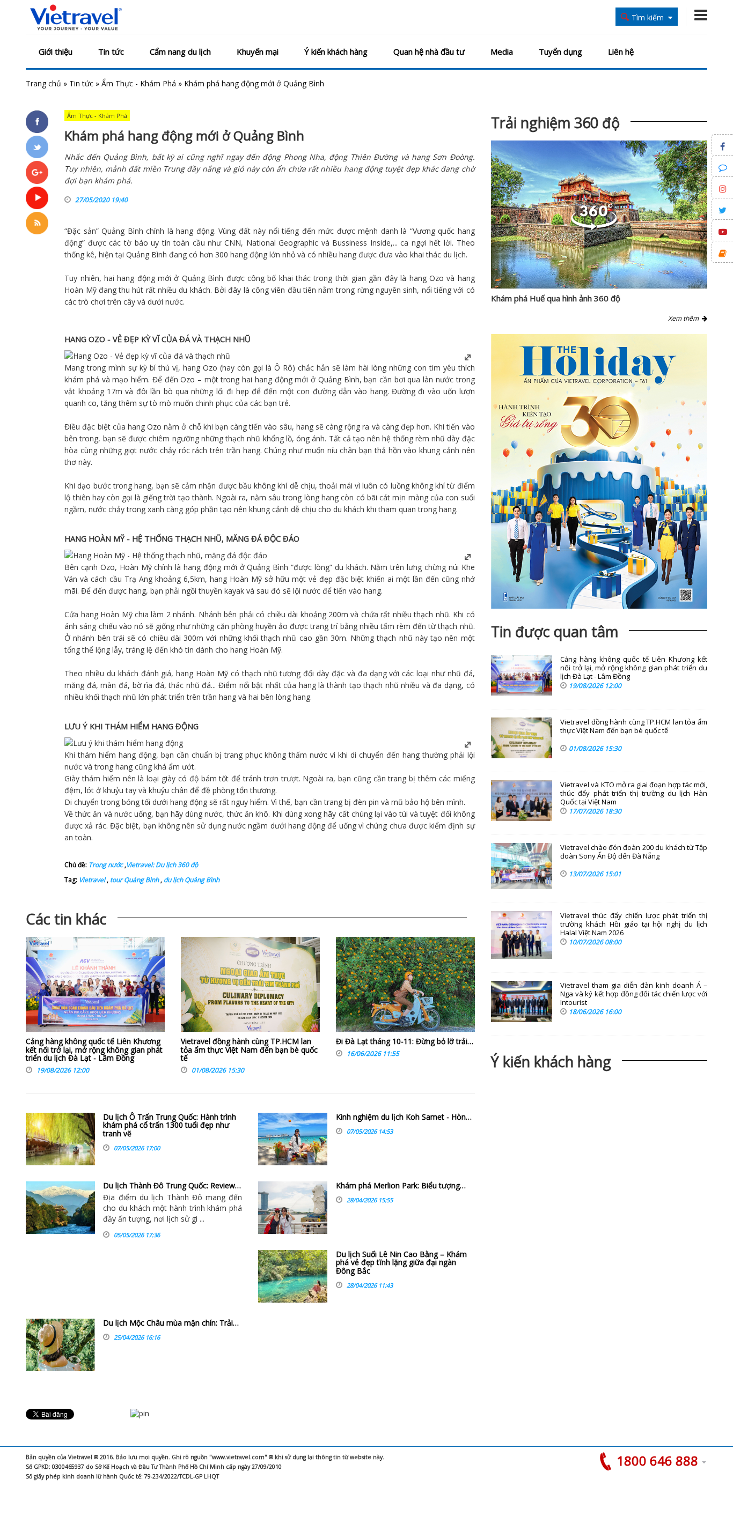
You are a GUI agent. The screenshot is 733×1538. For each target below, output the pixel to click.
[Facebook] (37, 121)
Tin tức (111, 51)
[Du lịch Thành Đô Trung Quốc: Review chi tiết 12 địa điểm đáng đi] (60, 1207)
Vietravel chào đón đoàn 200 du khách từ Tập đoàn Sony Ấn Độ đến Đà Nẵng (633, 852)
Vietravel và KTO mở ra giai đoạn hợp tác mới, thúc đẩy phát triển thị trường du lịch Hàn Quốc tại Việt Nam (633, 793)
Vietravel (92, 879)
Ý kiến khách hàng (336, 51)
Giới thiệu (55, 51)
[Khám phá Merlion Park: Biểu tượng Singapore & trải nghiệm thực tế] (292, 1207)
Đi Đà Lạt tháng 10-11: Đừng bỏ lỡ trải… (404, 1041)
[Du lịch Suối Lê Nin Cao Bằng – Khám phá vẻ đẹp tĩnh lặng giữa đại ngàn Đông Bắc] (292, 1276)
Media (501, 51)
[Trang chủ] (76, 18)
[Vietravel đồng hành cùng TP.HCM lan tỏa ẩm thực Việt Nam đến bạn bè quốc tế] (250, 987)
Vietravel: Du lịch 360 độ (162, 864)
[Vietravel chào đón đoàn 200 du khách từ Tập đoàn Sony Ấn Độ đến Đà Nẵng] (521, 866)
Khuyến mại (257, 51)
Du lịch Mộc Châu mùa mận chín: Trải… (171, 1323)
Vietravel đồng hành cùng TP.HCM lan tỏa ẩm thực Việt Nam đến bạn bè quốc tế (249, 1049)
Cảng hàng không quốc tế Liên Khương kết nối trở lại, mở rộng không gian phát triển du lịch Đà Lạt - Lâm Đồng (94, 1049)
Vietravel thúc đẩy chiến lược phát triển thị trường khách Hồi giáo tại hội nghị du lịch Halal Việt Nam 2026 (633, 924)
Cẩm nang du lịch (180, 51)
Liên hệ (621, 51)
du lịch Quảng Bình (190, 879)
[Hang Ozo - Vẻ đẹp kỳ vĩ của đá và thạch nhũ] (147, 356)
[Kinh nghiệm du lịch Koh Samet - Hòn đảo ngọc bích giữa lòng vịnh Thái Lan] (292, 1139)
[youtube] (37, 198)
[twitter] (37, 147)
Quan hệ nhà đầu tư (429, 51)
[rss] (37, 223)
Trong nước (106, 864)
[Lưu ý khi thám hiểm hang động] (123, 743)
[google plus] (37, 172)
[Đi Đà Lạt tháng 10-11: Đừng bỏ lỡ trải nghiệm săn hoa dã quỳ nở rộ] (405, 987)
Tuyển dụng (560, 51)
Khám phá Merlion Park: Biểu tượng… (401, 1185)
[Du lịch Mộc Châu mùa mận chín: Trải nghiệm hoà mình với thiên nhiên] (60, 1345)
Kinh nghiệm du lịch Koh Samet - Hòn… (404, 1117)
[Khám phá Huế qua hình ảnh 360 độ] (594, 227)
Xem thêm (685, 318)
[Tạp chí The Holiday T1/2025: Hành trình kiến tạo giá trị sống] (599, 471)
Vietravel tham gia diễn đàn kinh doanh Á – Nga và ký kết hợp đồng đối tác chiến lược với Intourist (633, 994)
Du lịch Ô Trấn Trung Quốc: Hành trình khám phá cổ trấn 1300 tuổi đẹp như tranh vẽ (169, 1125)
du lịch (454, 254)
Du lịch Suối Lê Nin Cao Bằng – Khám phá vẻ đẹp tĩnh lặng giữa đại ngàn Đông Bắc (401, 1262)
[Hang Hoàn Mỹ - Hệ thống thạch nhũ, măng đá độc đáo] (165, 555)
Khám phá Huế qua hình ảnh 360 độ (555, 298)
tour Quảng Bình (133, 879)
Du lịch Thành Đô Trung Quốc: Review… (172, 1185)
